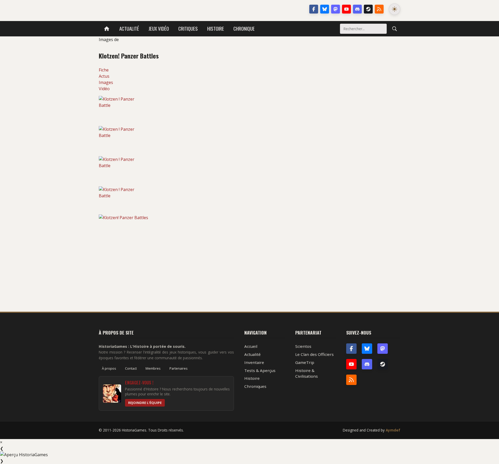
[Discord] (357, 9)
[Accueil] (107, 29)
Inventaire (254, 362)
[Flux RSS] (379, 9)
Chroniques (255, 386)
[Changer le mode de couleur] (394, 9)
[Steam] (368, 9)
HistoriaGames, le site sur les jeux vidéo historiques (140, 9)
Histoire (215, 28)
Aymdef (393, 430)
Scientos (303, 346)
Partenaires (178, 368)
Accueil (250, 346)
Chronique (244, 28)
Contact (131, 368)
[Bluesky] (324, 9)
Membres (153, 368)
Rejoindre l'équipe (145, 402)
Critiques (188, 28)
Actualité (129, 28)
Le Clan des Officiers (314, 354)
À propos (109, 368)
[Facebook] (313, 9)
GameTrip (304, 362)
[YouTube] (346, 9)
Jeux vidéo (158, 28)
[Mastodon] (335, 9)
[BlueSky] (367, 348)
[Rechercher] (394, 28)
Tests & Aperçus (259, 370)
